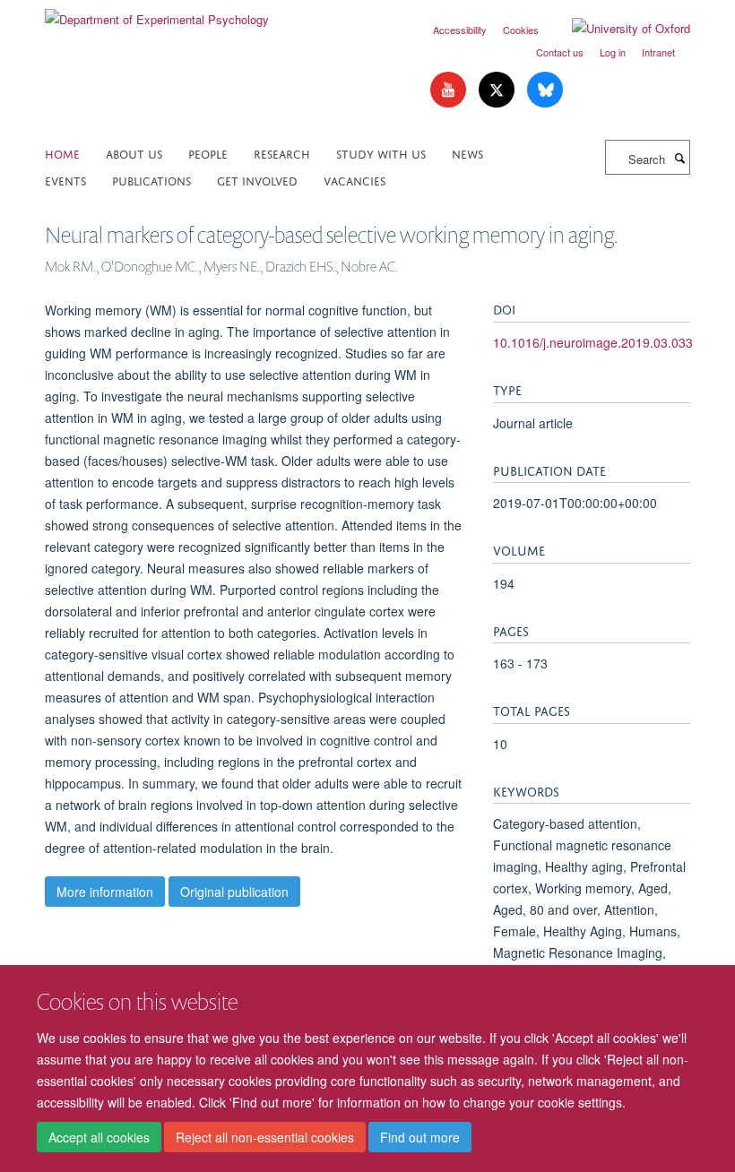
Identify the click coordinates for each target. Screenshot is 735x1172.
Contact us (560, 52)
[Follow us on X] (498, 90)
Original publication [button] (234, 892)
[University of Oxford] (617, 28)
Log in (613, 52)
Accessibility (460, 29)
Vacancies (354, 179)
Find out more (420, 1137)
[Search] (679, 158)
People (208, 152)
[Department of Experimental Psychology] (157, 13)
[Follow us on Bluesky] (545, 90)
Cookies (521, 29)
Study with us (381, 152)
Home (62, 152)
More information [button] (104, 892)
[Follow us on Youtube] (450, 90)
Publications (151, 179)
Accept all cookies (99, 1137)
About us (134, 152)
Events (65, 179)
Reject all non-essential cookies (265, 1137)
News (467, 152)
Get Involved (257, 179)
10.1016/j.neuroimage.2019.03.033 (593, 342)
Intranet (658, 52)
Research (282, 152)
